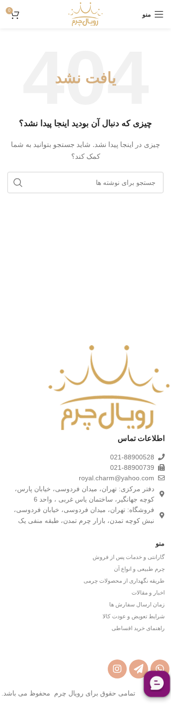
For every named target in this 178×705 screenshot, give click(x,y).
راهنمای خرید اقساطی (138, 628)
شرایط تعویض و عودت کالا (134, 616)
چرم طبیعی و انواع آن (139, 569)
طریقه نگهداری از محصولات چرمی (124, 580)
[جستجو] (18, 182)
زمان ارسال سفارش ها (137, 604)
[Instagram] (117, 668)
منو (160, 543)
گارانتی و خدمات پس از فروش (129, 557)
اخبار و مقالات (148, 592)
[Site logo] (85, 14)
